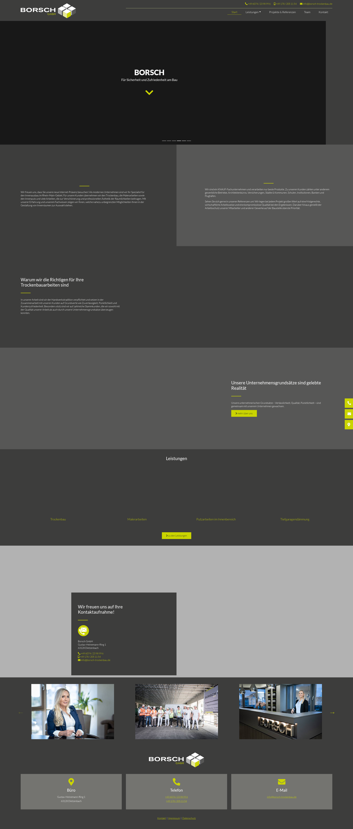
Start (234, 12)
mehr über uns (245, 413)
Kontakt (323, 12)
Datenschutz (189, 818)
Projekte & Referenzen (282, 12)
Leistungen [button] (252, 12)
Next (332, 711)
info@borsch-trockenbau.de (317, 3)
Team (307, 12)
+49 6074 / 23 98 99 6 (259, 3)
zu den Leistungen (177, 535)
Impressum (174, 818)
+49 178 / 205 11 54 (286, 3)
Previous (20, 711)
